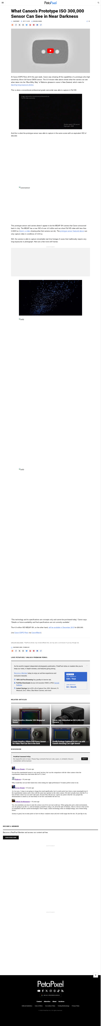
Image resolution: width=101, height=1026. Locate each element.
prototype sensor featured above (71, 231)
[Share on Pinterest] (33, 25)
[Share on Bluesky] (26, 25)
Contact (38, 1001)
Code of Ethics (38, 1006)
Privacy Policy (75, 1006)
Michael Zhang (37, 21)
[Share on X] (18, 25)
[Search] (97, 2)
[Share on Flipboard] (29, 25)
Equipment (16, 21)
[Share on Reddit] (11, 25)
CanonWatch (35, 632)
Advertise (46, 1001)
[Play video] (49, 51)
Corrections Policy (49, 1006)
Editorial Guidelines (26, 1006)
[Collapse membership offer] (86, 665)
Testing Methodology (62, 1006)
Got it (84, 758)
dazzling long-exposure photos (21, 85)
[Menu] (2, 2)
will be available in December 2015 (60, 627)
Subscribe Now (10, 837)
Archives (61, 1001)
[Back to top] (94, 975)
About (54, 1001)
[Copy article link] (40, 25)
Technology (25, 647)
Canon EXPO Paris (21, 632)
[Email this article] (36, 25)
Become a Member (20, 673)
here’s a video (24, 231)
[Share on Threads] (22, 25)
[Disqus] (49, 790)
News (20, 647)
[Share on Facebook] (15, 25)
